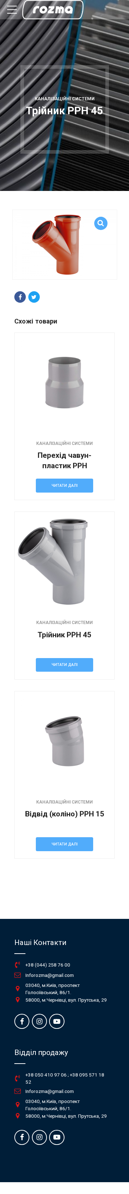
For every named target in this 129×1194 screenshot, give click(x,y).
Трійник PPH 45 (64, 634)
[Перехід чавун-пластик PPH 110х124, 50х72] (64, 382)
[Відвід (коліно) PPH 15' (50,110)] (64, 741)
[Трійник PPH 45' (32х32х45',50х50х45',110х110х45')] (64, 562)
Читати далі (65, 485)
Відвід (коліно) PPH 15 (64, 814)
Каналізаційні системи (65, 98)
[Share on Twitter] (34, 297)
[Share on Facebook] (20, 297)
